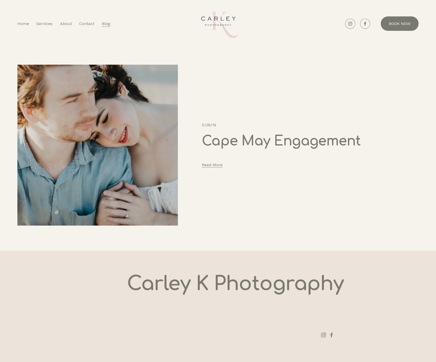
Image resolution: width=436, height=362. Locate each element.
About (66, 23)
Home (23, 23)
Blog (106, 23)
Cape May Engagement (281, 141)
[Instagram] (350, 24)
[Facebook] (365, 24)
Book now (400, 23)
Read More (212, 164)
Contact (86, 23)
